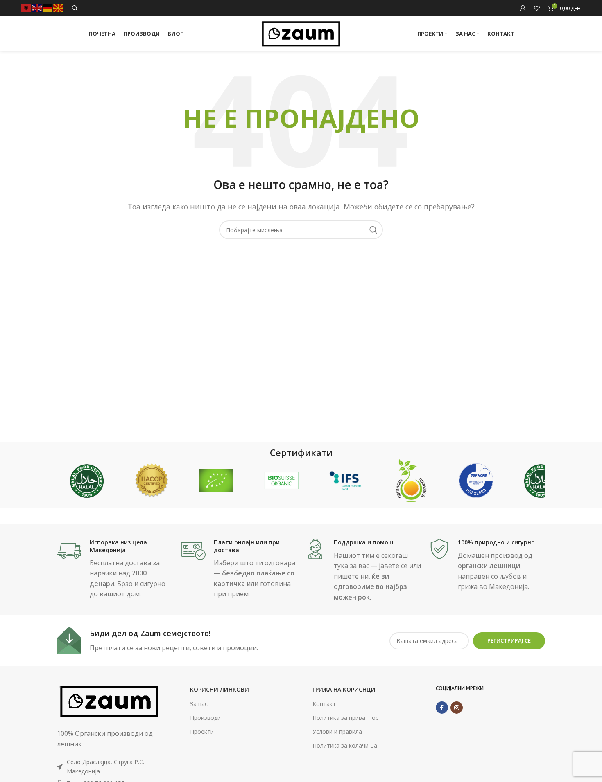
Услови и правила (337, 731)
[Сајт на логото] (301, 33)
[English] (37, 7)
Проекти (202, 731)
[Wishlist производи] (537, 8)
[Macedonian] (58, 7)
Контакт (324, 704)
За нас (199, 704)
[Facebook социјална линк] (442, 707)
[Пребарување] (75, 8)
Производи (205, 717)
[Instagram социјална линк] (456, 707)
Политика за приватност (347, 717)
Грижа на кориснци (344, 689)
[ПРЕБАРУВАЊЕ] (373, 229)
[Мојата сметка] (523, 8)
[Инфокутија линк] (115, 569)
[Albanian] (26, 7)
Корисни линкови (219, 689)
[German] (48, 7)
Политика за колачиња (344, 745)
